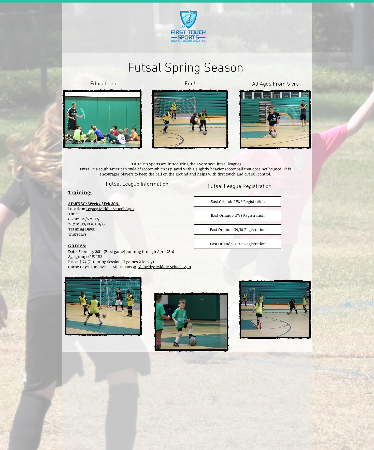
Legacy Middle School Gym (110, 208)
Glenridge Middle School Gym (164, 266)
